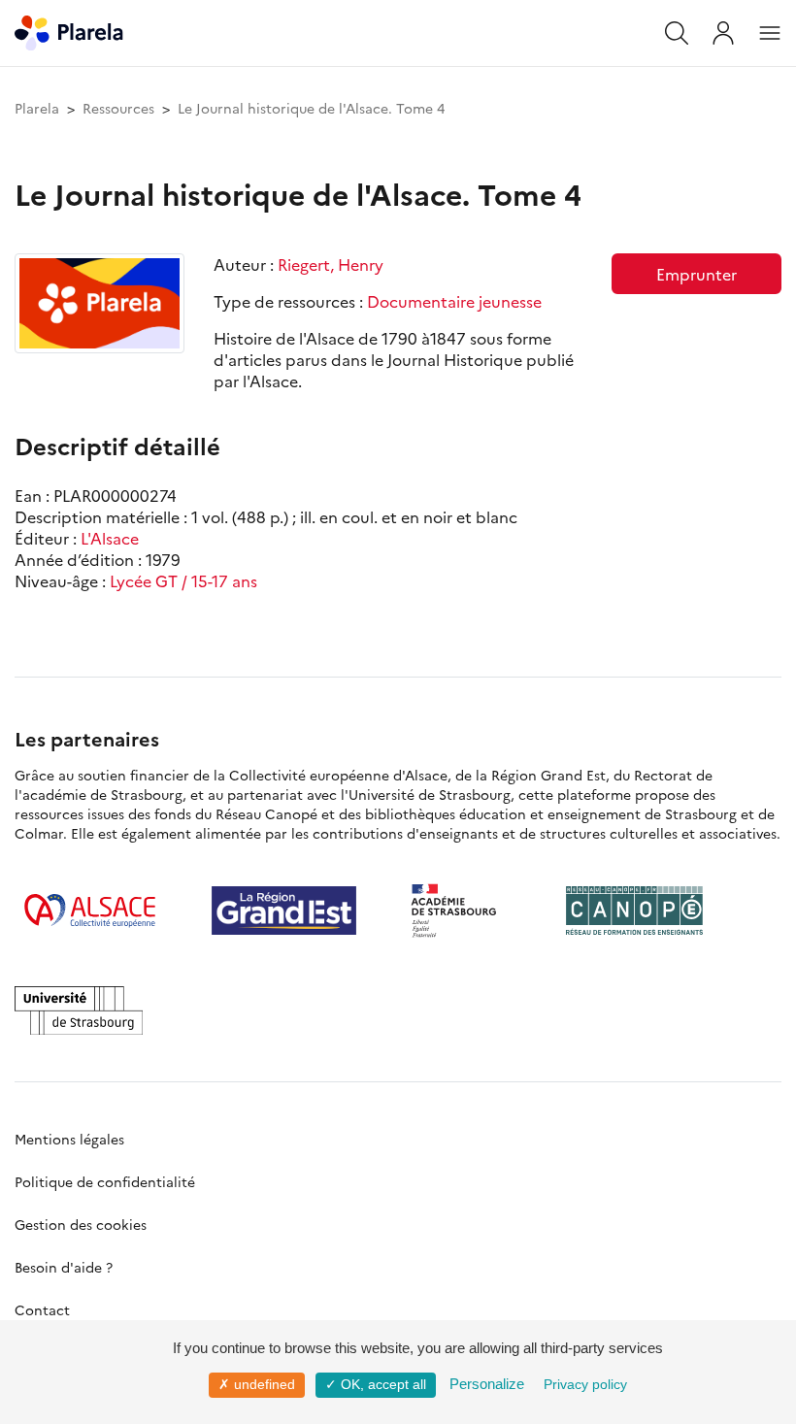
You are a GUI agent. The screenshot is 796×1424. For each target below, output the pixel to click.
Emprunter (696, 273)
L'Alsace (110, 537)
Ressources (118, 107)
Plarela (37, 107)
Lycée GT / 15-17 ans (183, 580)
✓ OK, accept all (375, 1384)
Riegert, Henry (330, 264)
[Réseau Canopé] (634, 910)
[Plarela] (69, 30)
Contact (42, 1309)
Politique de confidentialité (105, 1181)
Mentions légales (69, 1138)
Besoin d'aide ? (64, 1266)
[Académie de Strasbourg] (461, 910)
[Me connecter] (723, 33)
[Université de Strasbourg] (79, 1010)
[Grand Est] (284, 910)
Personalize (486, 1383)
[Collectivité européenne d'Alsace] (90, 910)
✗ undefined (256, 1384)
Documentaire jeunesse (454, 301)
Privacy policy (585, 1384)
